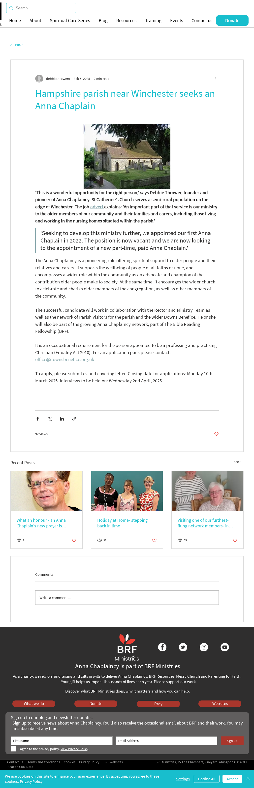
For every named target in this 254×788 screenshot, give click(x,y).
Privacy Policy (31, 781)
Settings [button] (183, 778)
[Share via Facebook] (37, 418)
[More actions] (216, 79)
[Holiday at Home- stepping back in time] (127, 491)
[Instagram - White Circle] (204, 647)
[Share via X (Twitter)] (49, 418)
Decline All (206, 778)
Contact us (15, 762)
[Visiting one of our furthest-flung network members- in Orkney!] (207, 491)
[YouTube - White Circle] (225, 647)
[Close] (248, 779)
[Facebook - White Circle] (162, 647)
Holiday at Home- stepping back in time (122, 523)
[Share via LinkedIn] (62, 418)
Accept (232, 778)
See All (239, 461)
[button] (36, 20)
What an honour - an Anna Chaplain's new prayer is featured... (41, 523)
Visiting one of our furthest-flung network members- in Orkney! (203, 523)
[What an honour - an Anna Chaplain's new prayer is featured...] (46, 491)
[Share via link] (74, 418)
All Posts (16, 45)
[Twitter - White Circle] (183, 647)
